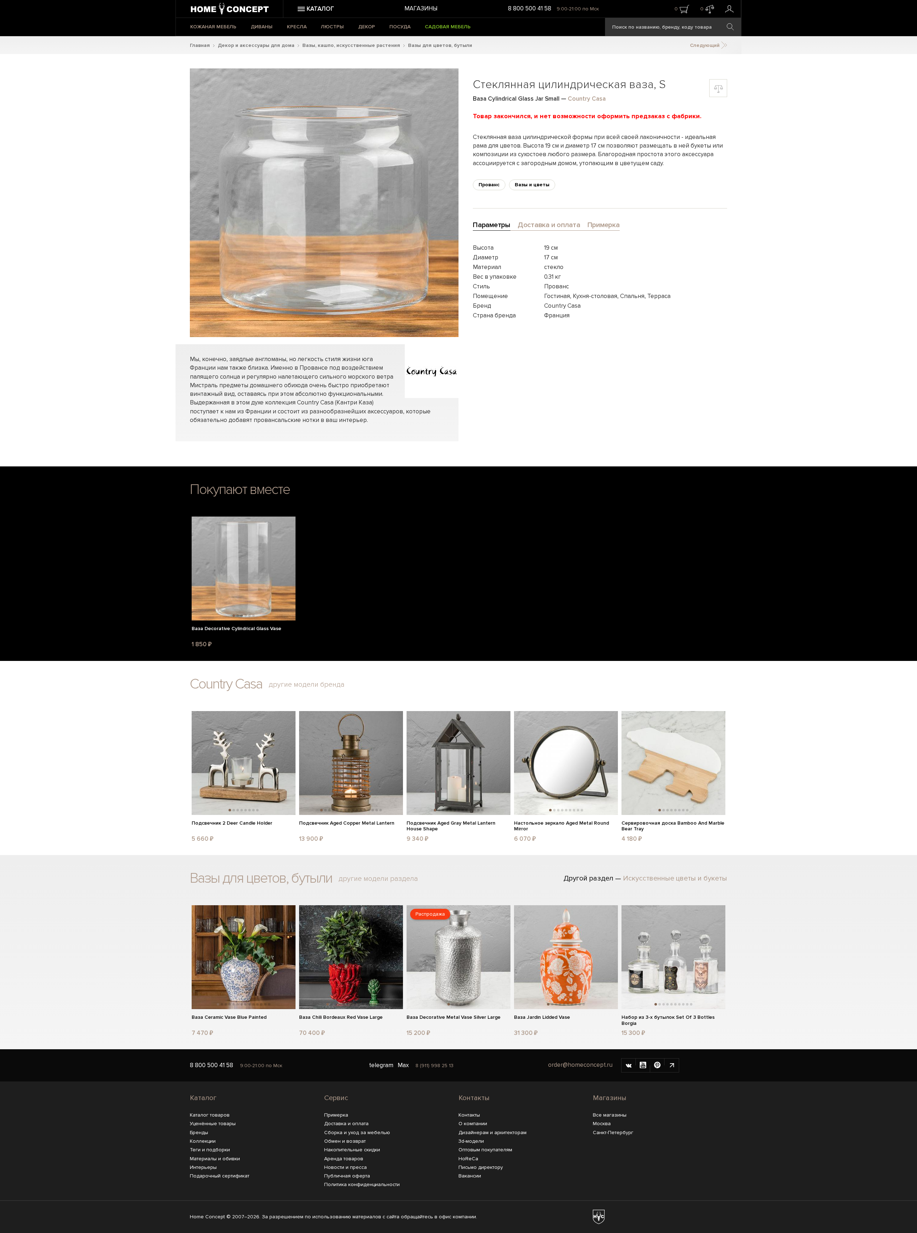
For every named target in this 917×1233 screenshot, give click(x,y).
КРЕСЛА (297, 27)
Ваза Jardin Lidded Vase (542, 1017)
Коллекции (203, 1141)
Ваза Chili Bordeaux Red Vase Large (341, 1017)
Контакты (474, 1098)
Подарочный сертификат (219, 1176)
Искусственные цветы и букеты (675, 878)
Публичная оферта (347, 1176)
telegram (381, 1065)
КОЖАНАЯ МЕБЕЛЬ (213, 27)
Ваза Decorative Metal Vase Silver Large (453, 1017)
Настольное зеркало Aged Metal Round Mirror (561, 826)
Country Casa (587, 98)
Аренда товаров (343, 1159)
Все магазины (609, 1115)
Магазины (420, 8)
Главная (200, 45)
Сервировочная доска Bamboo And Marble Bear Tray (672, 826)
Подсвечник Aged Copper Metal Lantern (346, 823)
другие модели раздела (378, 878)
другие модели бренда (307, 684)
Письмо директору (480, 1167)
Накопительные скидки (352, 1150)
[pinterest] (657, 1065)
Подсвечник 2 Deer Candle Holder (232, 823)
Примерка (336, 1115)
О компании (472, 1124)
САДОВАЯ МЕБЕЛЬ (448, 27)
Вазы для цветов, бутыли (440, 45)
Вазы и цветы (532, 185)
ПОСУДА (400, 27)
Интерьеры (203, 1167)
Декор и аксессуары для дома (256, 45)
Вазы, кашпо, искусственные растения (351, 45)
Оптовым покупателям (485, 1150)
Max (403, 1065)
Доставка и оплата (346, 1124)
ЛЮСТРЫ (332, 27)
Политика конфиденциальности (362, 1184)
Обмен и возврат (345, 1141)
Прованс (489, 185)
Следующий (705, 45)
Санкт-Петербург (613, 1132)
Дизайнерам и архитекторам (492, 1132)
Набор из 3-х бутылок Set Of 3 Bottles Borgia (668, 1020)
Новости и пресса (345, 1167)
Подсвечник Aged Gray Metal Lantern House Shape (451, 826)
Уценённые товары (213, 1124)
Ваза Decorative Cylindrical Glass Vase (236, 629)
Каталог (203, 1098)
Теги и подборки (210, 1150)
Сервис (336, 1098)
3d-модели (471, 1141)
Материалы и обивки (215, 1159)
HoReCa (468, 1159)
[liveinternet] (671, 1065)
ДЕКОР (366, 27)
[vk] (628, 1065)
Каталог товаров (210, 1115)
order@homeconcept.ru (580, 1065)
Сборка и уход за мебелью (357, 1132)
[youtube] (643, 1065)
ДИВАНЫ (262, 27)
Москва (602, 1124)
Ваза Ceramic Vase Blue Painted (229, 1017)
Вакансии (469, 1176)
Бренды (199, 1132)
